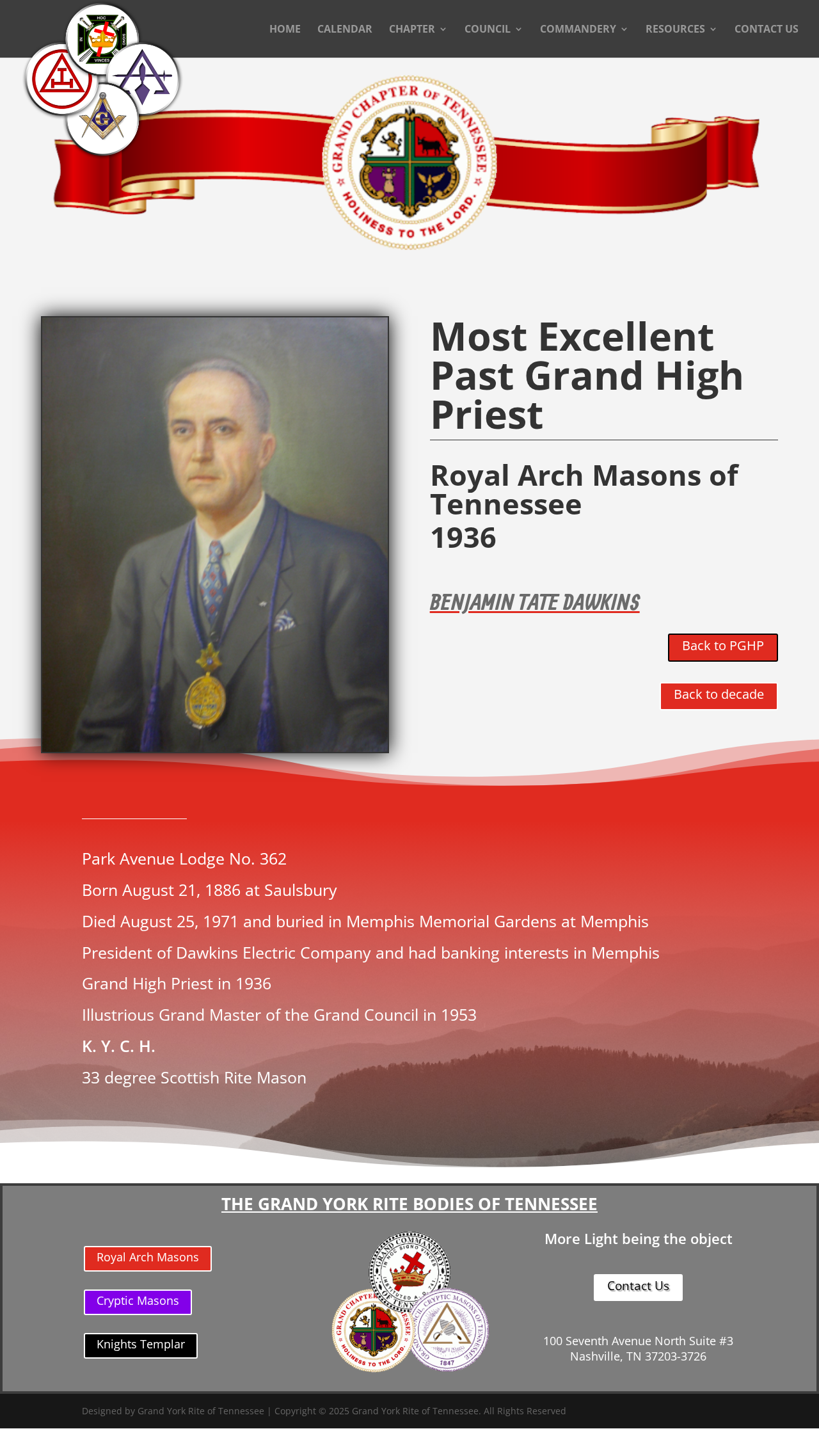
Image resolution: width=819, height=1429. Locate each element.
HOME (285, 30)
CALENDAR (344, 30)
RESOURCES (675, 30)
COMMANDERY (578, 30)
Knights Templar (141, 1344)
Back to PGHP (723, 645)
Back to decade (719, 694)
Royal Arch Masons (148, 1257)
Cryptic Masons (138, 1300)
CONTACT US (767, 30)
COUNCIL (488, 30)
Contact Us (638, 1285)
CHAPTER (412, 30)
